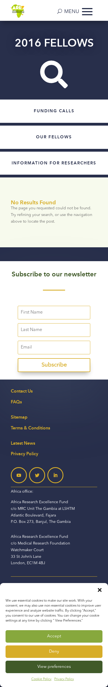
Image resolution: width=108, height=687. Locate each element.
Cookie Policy (41, 679)
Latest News (23, 443)
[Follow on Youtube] (19, 475)
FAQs (16, 401)
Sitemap (19, 417)
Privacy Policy (64, 679)
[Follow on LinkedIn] (55, 475)
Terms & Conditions (30, 428)
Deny (54, 652)
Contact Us (22, 391)
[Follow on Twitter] (37, 475)
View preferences (54, 667)
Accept (54, 636)
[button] (99, 590)
